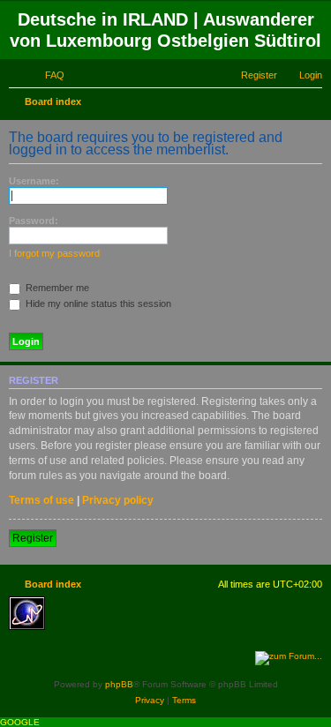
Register (32, 538)
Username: (34, 181)
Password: (33, 220)
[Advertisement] (181, 622)
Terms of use (41, 500)
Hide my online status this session (97, 303)
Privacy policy (118, 500)
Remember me (56, 287)
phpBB (119, 684)
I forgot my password (54, 253)
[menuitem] (46, 75)
